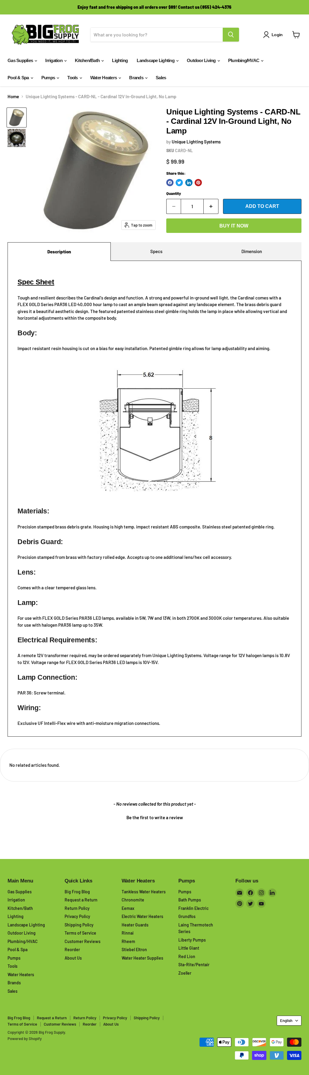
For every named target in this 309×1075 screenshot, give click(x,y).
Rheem (128, 941)
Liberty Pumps (192, 939)
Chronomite (133, 899)
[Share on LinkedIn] (189, 182)
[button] (154, 817)
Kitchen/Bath (87, 60)
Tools (73, 77)
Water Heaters (104, 77)
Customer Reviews (82, 941)
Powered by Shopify (25, 1038)
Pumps (48, 77)
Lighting (120, 60)
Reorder (72, 949)
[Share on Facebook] (170, 182)
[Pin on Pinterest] (198, 182)
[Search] (231, 35)
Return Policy (77, 908)
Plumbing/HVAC (244, 60)
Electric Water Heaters (142, 916)
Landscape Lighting (156, 60)
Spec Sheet (36, 282)
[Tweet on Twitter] (179, 182)
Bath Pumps (189, 899)
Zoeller (184, 973)
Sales (161, 77)
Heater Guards (135, 924)
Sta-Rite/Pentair (193, 964)
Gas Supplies (21, 60)
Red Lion (186, 956)
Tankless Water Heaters (144, 891)
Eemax (128, 908)
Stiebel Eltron (134, 949)
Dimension (251, 251)
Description (59, 251)
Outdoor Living (202, 60)
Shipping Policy (79, 924)
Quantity (173, 193)
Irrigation (54, 60)
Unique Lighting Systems (196, 141)
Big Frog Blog (77, 891)
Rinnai (128, 933)
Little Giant (188, 948)
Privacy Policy (77, 916)
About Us (73, 958)
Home (13, 96)
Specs (156, 251)
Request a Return (81, 899)
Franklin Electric (193, 908)
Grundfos (187, 916)
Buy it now (233, 225)
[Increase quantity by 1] (211, 206)
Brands (136, 77)
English (286, 1020)
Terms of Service (80, 933)
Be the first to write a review (154, 817)
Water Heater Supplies (142, 958)
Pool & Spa (19, 77)
